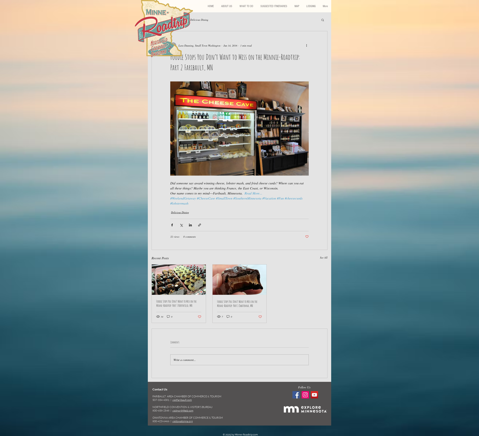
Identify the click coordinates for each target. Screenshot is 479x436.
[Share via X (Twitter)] (181, 225)
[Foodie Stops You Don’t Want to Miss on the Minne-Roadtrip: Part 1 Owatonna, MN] (240, 280)
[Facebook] (296, 394)
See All (323, 257)
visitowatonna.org (182, 421)
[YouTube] (314, 394)
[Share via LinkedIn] (190, 225)
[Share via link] (199, 225)
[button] (274, 6)
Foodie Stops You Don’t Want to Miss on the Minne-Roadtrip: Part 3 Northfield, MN (176, 303)
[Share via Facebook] (172, 225)
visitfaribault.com (182, 399)
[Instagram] (305, 394)
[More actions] (306, 45)
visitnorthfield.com (182, 410)
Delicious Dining (199, 19)
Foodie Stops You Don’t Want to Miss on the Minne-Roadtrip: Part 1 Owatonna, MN (237, 303)
